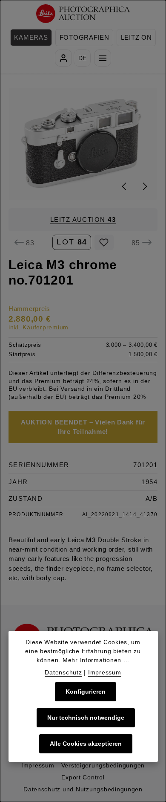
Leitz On (136, 37)
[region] (83, 143)
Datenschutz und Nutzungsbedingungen (83, 789)
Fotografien (84, 37)
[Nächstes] (144, 186)
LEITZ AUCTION (83, 219)
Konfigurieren (86, 691)
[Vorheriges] (125, 186)
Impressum (37, 765)
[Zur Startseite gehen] (83, 13)
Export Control (82, 777)
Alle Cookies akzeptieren (86, 743)
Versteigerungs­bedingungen (103, 765)
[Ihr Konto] (63, 58)
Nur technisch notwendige (85, 717)
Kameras (31, 37)
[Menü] (102, 58)
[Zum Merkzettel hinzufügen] (104, 242)
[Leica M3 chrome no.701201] (83, 143)
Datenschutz (63, 672)
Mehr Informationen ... (96, 660)
